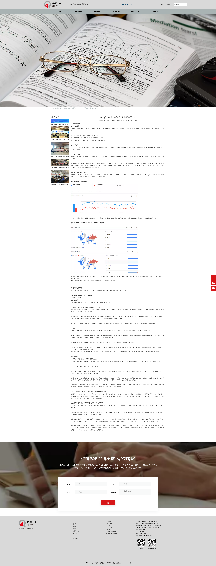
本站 (136, 120)
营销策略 (109, 527)
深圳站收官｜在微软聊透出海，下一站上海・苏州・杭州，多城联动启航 (61, 158)
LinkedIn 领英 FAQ (111, 531)
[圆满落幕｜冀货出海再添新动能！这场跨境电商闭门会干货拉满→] (60, 173)
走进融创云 (76, 535)
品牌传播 (75, 528)
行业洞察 (109, 529)
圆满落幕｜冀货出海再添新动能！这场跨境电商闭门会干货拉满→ (61, 175)
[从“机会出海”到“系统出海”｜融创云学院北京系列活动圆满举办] (60, 128)
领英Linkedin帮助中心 (111, 533)
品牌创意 (75, 526)
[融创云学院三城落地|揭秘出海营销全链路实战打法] (60, 145)
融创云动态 (76, 533)
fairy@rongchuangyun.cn (145, 535)
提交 (108, 503)
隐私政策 (75, 538)
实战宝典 (109, 525)
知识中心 (108, 521)
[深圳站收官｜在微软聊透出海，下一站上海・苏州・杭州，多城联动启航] (60, 156)
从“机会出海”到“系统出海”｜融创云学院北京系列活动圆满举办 (61, 130)
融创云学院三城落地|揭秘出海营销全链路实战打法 (61, 147)
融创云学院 (76, 531)
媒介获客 (109, 523)
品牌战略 (75, 524)
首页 (74, 521)
